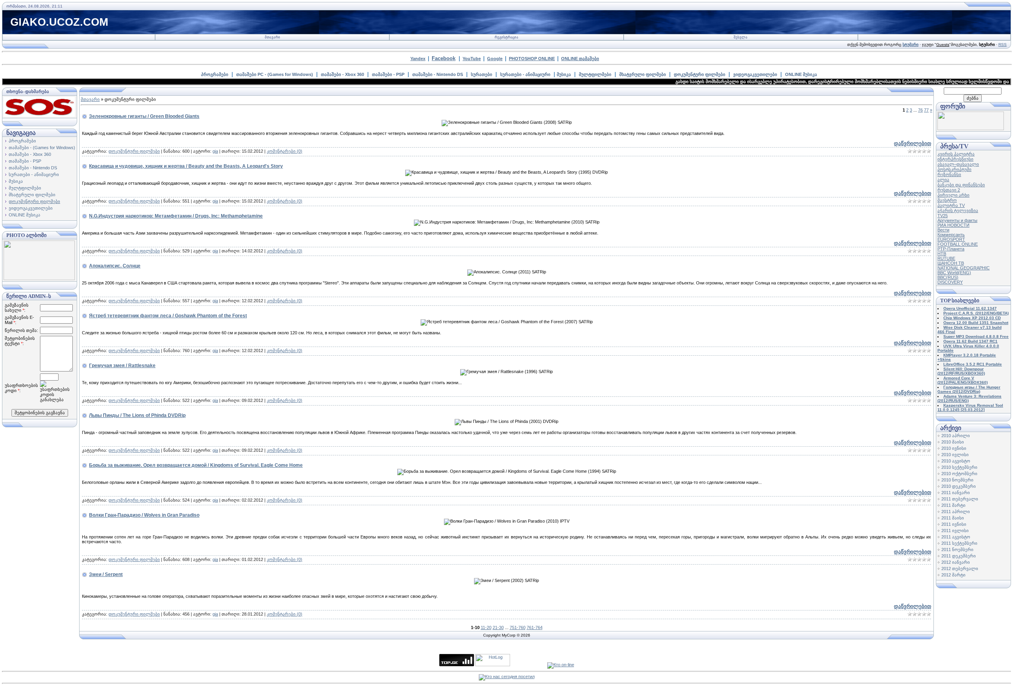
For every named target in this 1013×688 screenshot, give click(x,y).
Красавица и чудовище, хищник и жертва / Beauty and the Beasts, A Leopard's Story (186, 166)
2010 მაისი (952, 442)
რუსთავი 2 (948, 190)
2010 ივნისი (953, 448)
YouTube (472, 58)
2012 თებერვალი (959, 568)
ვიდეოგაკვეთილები (755, 74)
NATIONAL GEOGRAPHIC (963, 267)
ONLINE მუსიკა (801, 74)
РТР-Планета (950, 248)
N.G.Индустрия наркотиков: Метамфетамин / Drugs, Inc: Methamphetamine (176, 216)
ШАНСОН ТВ (950, 263)
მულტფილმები (595, 74)
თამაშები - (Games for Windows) (42, 147)
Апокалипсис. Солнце (114, 266)
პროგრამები (214, 74)
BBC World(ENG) (954, 272)
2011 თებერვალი (959, 499)
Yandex (417, 58)
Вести (943, 229)
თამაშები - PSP (388, 74)
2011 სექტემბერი (959, 543)
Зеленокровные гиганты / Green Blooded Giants (144, 116)
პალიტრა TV (951, 205)
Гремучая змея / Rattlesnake (122, 365)
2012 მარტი (953, 574)
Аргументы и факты (957, 220)
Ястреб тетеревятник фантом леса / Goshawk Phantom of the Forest (168, 315)
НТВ (941, 253)
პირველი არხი (953, 195)
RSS (1002, 44)
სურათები (481, 74)
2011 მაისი (952, 518)
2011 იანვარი (955, 492)
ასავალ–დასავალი (958, 164)
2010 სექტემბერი (959, 467)
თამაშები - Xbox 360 (342, 74)
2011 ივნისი (953, 524)
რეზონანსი (949, 174)
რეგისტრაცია (506, 37)
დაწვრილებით (912, 143)
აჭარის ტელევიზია (957, 210)
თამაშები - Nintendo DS (437, 74)
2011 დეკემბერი (958, 555)
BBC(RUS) (947, 277)
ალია (943, 179)
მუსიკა (564, 74)
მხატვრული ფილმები (642, 74)
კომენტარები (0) (284, 151)
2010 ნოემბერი (957, 480)
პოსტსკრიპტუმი (954, 169)
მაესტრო (947, 200)
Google (495, 58)
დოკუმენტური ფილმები (699, 74)
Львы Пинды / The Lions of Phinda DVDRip (137, 415)
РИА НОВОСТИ (953, 225)
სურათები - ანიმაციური (525, 74)
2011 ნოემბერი (957, 549)
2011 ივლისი (955, 530)
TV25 (942, 215)
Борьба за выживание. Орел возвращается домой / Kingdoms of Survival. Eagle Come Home (196, 465)
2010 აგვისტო (955, 461)
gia (215, 151)
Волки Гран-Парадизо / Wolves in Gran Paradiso (144, 515)
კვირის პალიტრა (956, 154)
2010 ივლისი (955, 454)
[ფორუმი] (970, 128)
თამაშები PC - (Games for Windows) (274, 74)
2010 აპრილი (955, 435)
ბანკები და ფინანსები (961, 184)
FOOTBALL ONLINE (957, 244)
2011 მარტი (953, 505)
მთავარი (272, 37)
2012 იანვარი (955, 562)
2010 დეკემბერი (958, 486)
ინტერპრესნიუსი (955, 159)
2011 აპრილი (955, 511)
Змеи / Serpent (106, 574)
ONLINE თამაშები (580, 58)
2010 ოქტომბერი (959, 473)
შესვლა (740, 37)
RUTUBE (946, 258)
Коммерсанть (951, 234)
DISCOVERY (950, 282)
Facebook (443, 58)
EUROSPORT (951, 239)
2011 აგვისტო (955, 536)
